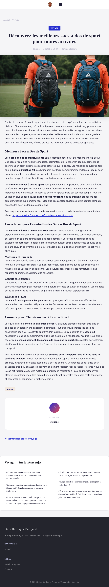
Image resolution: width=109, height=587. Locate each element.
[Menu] (60, 4)
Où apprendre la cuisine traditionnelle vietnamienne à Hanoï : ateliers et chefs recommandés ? (23, 475)
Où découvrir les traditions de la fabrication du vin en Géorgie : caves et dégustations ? (79, 474)
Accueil (6, 20)
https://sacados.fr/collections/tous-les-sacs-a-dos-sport (42, 215)
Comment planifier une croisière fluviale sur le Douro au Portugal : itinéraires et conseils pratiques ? (27, 488)
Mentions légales (12, 564)
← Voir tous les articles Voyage (21, 438)
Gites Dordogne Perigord (21, 529)
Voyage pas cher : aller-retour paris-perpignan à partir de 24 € (79, 483)
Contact (8, 569)
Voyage (15, 20)
